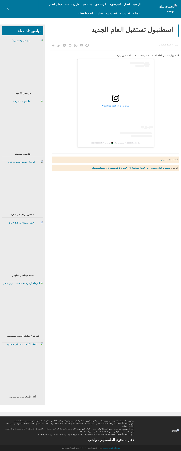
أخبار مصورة (115, 4)
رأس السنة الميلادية (141, 168)
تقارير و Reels (72, 4)
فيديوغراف (125, 13)
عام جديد (105, 168)
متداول (100, 13)
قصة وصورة (111, 13)
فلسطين (114, 168)
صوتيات (136, 13)
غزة (120, 168)
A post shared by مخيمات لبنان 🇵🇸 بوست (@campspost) (115, 143)
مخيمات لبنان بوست (160, 168)
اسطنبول (96, 168)
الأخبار (127, 4)
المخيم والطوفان (85, 13)
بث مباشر (87, 4)
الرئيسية (137, 4)
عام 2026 (127, 168)
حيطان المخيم (55, 4)
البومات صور (100, 4)
